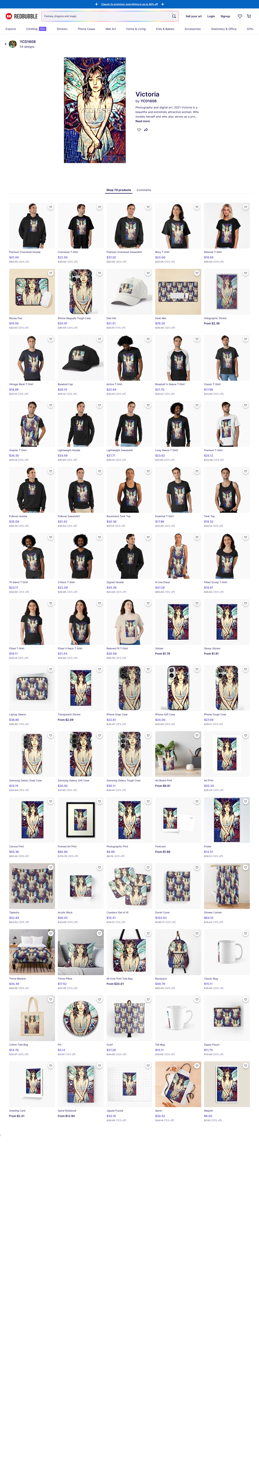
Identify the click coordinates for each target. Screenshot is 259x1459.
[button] (129, 4)
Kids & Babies (165, 29)
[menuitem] (11, 29)
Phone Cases (86, 29)
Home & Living (136, 29)
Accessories (193, 29)
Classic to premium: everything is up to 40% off (129, 4)
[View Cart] (249, 16)
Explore (11, 29)
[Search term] (173, 16)
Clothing (35, 29)
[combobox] (110, 16)
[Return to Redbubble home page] (21, 16)
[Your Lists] (240, 16)
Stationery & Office (223, 29)
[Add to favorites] (139, 129)
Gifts (250, 29)
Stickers (62, 29)
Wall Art (111, 29)
